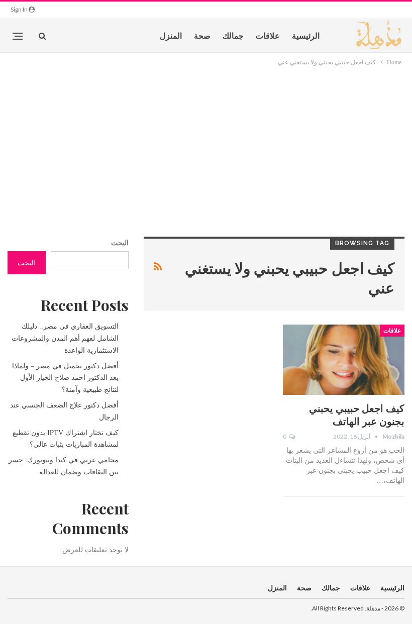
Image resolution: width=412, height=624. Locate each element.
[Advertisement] (206, 142)
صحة (202, 35)
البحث (120, 242)
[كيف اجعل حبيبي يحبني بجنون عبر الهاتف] (343, 360)
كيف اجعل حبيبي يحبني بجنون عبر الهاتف (356, 414)
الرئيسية (306, 35)
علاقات (268, 35)
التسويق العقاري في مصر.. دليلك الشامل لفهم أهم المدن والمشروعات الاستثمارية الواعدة (65, 338)
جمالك (233, 35)
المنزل (171, 35)
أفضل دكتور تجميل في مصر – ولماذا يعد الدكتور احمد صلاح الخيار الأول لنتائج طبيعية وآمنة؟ (65, 377)
